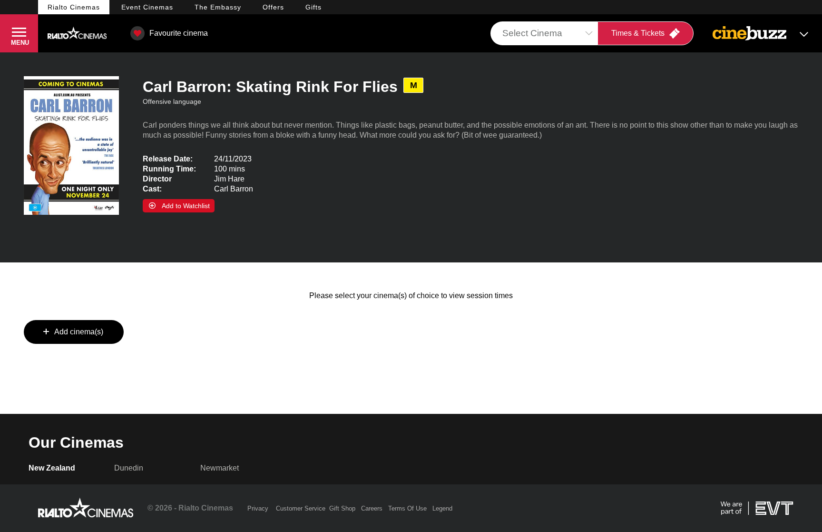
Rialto (74, 7)
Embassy (218, 7)
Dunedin (128, 468)
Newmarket (219, 468)
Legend (442, 508)
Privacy (257, 508)
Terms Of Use (407, 508)
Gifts (313, 7)
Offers (273, 7)
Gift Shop (342, 508)
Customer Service (300, 508)
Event (147, 7)
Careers (371, 508)
